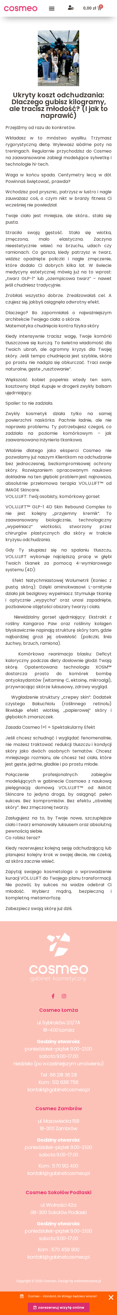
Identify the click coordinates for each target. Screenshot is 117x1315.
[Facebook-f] (53, 996)
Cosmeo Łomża (58, 1010)
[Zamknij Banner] (111, 1297)
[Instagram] (63, 996)
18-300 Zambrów (59, 1128)
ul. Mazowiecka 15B (58, 1121)
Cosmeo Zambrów (58, 1108)
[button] (51, 8)
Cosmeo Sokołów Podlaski (58, 1192)
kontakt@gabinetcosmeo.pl (58, 1089)
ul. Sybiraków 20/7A (58, 1022)
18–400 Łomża (58, 1030)
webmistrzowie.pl (87, 1281)
